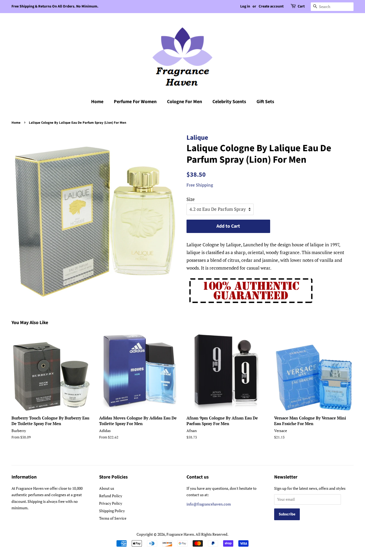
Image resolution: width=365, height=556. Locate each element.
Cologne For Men (184, 101)
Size (191, 199)
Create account (271, 6)
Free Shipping (200, 185)
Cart (301, 6)
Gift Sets (265, 101)
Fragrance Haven (180, 534)
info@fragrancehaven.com (209, 504)
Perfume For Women (135, 101)
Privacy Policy (110, 503)
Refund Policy (110, 495)
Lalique (197, 137)
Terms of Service (112, 518)
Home (97, 101)
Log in (245, 6)
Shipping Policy (112, 510)
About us (106, 488)
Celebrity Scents (229, 101)
